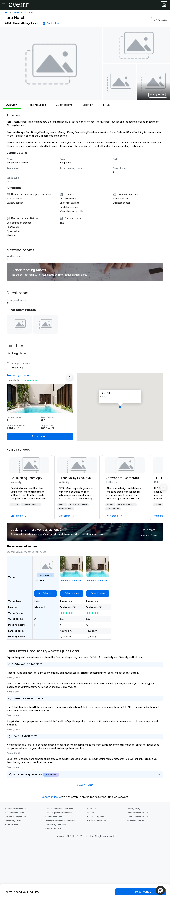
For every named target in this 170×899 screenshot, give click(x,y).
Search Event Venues (14, 813)
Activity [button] (14, 505)
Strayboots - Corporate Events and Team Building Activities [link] (124, 478)
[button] (51, 63)
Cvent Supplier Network (15, 809)
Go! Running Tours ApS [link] (26, 478)
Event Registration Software (58, 813)
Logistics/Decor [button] (65, 509)
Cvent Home (92, 809)
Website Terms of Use (137, 817)
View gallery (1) (158, 94)
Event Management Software (59, 809)
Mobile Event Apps (53, 817)
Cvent (5, 12)
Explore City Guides (13, 821)
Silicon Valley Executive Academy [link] (77, 478)
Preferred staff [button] (113, 509)
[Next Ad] (69, 377)
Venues (15, 12)
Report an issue (51, 797)
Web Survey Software (55, 825)
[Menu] (3, 5)
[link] (29, 465)
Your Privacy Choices (96, 821)
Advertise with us (135, 821)
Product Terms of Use (137, 813)
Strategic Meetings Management (60, 821)
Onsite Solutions (12, 825)
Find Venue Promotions (15, 817)
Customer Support (95, 817)
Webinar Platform (53, 829)
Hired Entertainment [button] (30, 505)
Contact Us (91, 813)
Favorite (162, 20)
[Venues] (164, 4)
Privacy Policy (133, 809)
